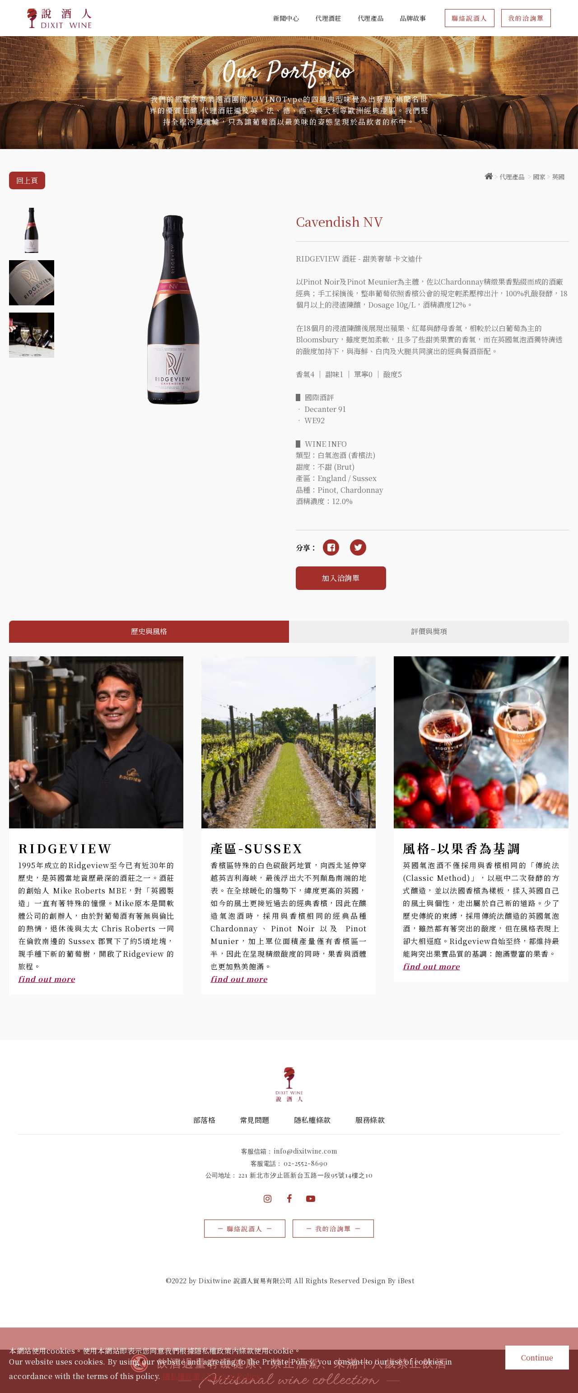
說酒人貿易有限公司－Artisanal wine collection (59, 18)
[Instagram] (267, 1199)
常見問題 (255, 1120)
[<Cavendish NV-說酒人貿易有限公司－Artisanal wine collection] (331, 547)
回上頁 (27, 180)
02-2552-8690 (306, 1163)
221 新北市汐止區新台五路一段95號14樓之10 (305, 1175)
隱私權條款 (312, 1120)
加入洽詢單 (341, 578)
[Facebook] (289, 1199)
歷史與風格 (149, 631)
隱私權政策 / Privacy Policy (212, 1376)
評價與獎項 (429, 631)
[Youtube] (310, 1199)
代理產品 (512, 176)
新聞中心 (286, 18)
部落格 (204, 1120)
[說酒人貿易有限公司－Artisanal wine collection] (489, 176)
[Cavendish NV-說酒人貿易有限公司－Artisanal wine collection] (358, 547)
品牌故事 (413, 18)
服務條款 (370, 1120)
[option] (289, 92)
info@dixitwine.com (305, 1151)
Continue (537, 1357)
